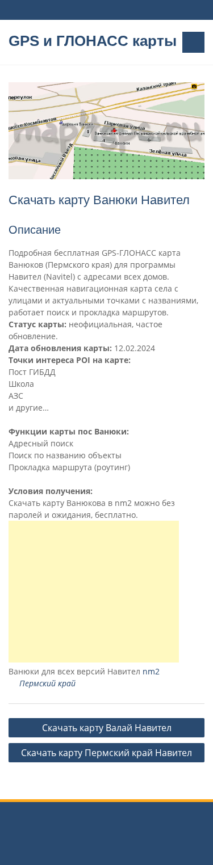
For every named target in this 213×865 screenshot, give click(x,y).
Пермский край (47, 683)
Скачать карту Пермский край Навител (106, 752)
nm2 (151, 671)
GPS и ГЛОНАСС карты (93, 40)
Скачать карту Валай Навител (107, 727)
